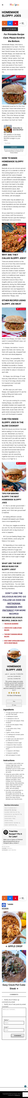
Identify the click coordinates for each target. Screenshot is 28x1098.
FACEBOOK (11, 607)
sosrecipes (10, 903)
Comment (5, 1006)
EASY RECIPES (5, 908)
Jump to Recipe (10, 29)
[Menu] (2, 5)
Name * (6, 1020)
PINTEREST (8, 610)
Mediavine (17, 1095)
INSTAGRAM (13, 603)
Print (14, 701)
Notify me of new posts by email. (15, 1004)
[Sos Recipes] (14, 5)
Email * (6, 1027)
